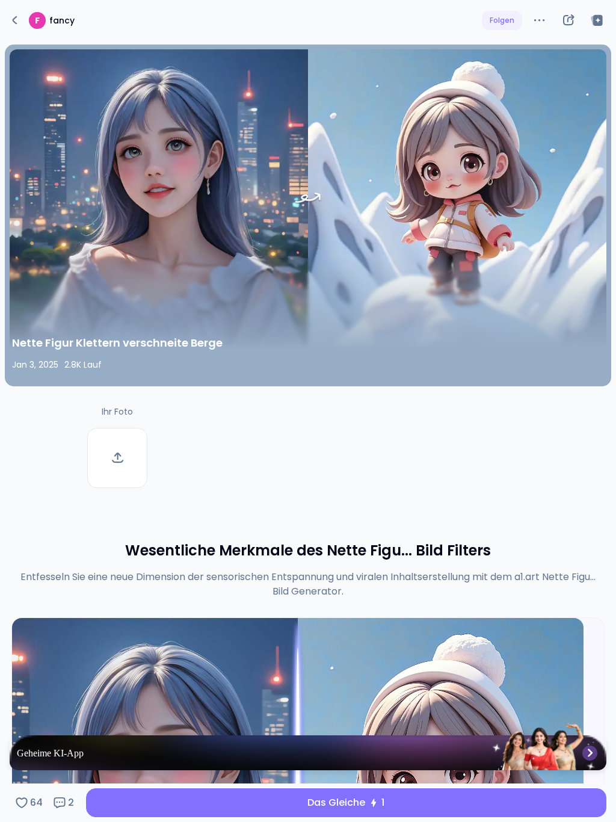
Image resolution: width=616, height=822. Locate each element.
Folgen (502, 20)
